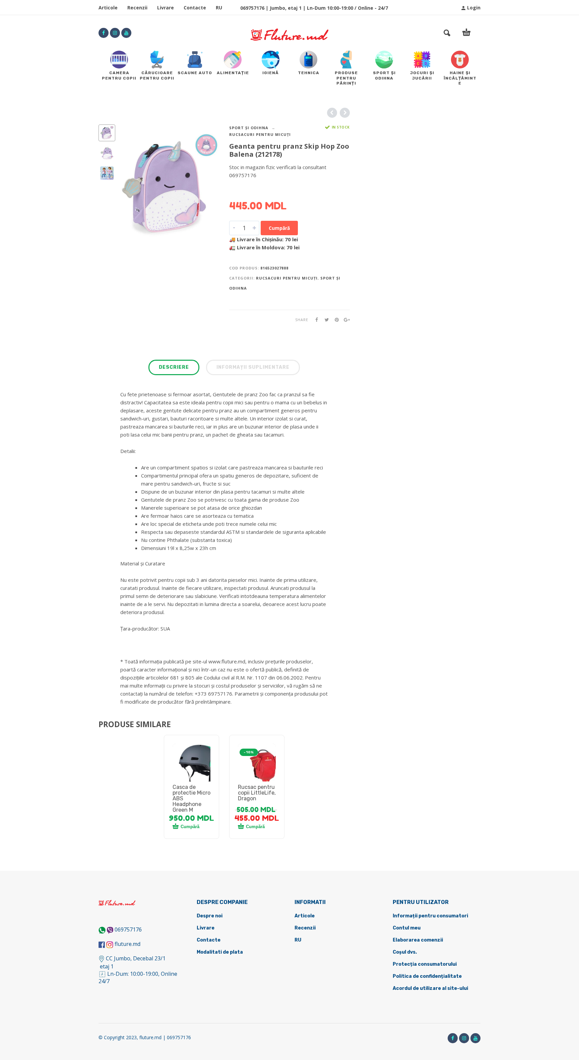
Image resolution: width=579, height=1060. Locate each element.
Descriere (174, 367)
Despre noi (209, 916)
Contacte (195, 7)
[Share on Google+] (345, 319)
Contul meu (407, 928)
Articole (108, 7)
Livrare (165, 7)
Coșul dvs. (405, 952)
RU (219, 7)
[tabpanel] (191, 770)
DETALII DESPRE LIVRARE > (262, 188)
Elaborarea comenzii (418, 940)
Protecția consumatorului (425, 964)
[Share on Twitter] (325, 319)
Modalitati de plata (220, 952)
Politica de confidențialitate (427, 976)
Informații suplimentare (253, 367)
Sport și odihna (248, 127)
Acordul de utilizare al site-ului (430, 988)
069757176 (128, 929)
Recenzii (137, 7)
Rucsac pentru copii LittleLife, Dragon (257, 793)
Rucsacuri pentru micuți (260, 134)
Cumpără (279, 228)
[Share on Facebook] (315, 319)
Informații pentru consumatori (430, 916)
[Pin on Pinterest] (335, 319)
